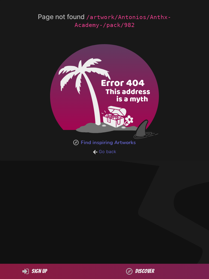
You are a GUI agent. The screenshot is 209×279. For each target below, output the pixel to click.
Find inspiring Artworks (108, 142)
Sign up (39, 271)
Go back (106, 151)
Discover (144, 271)
